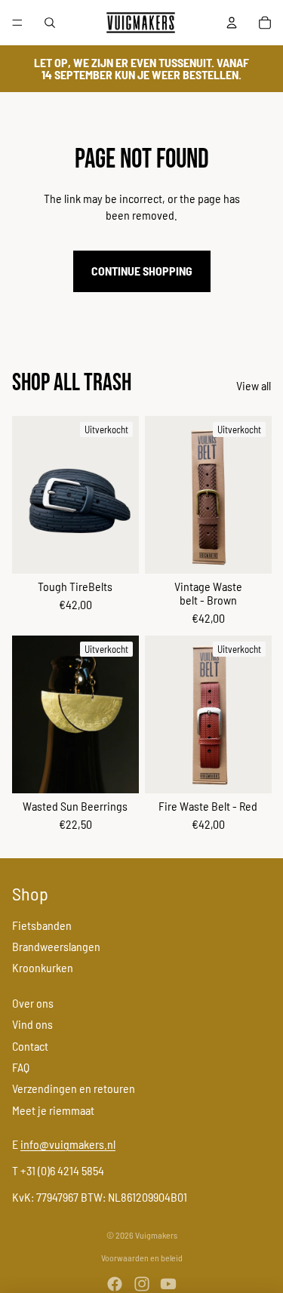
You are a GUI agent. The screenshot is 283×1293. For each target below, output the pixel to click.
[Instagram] (142, 1284)
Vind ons (32, 1024)
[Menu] (17, 22)
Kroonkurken (42, 967)
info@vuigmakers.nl (67, 1144)
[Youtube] (168, 1284)
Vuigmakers (156, 1235)
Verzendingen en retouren (73, 1088)
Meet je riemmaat (53, 1110)
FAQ (20, 1067)
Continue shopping (141, 270)
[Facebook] (115, 1284)
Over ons (33, 1003)
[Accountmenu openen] (231, 22)
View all (253, 385)
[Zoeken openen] (49, 22)
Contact (30, 1046)
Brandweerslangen (56, 946)
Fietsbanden (42, 925)
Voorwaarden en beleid (142, 1257)
